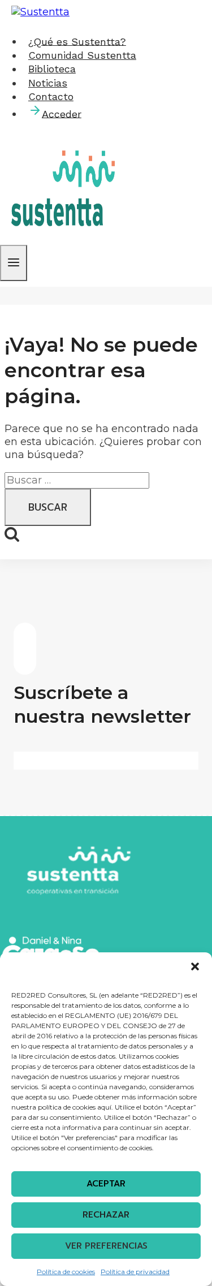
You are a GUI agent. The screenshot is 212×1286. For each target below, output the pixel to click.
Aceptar (106, 1183)
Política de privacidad (135, 1271)
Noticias (47, 83)
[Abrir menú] (13, 263)
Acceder (61, 113)
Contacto (50, 96)
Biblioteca (52, 69)
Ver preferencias (106, 1246)
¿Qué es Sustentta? (77, 41)
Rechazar (106, 1215)
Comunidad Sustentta (82, 55)
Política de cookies (66, 1271)
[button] (195, 966)
